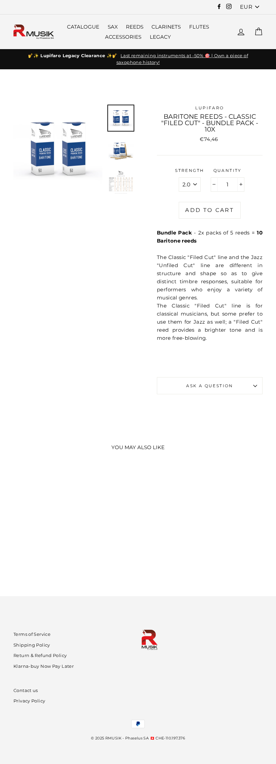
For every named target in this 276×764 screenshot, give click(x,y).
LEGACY (160, 37)
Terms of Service (31, 634)
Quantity (227, 170)
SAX (113, 27)
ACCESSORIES (123, 37)
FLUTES (199, 27)
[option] (138, 59)
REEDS (134, 27)
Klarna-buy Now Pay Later (43, 666)
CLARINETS (166, 27)
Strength (189, 170)
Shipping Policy (31, 645)
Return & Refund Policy (40, 655)
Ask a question (209, 385)
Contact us (25, 690)
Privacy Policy (29, 700)
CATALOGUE (83, 27)
